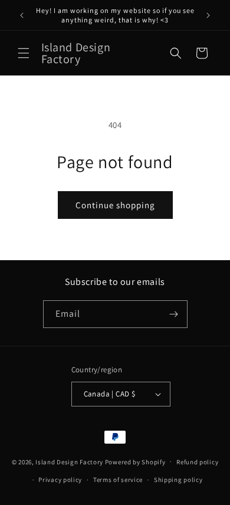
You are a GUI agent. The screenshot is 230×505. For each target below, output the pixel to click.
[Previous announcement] (22, 15)
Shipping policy (178, 480)
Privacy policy (60, 480)
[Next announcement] (208, 15)
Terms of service (118, 480)
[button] (24, 53)
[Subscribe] (174, 314)
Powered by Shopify (135, 461)
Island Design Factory (69, 461)
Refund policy (197, 462)
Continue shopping (115, 205)
